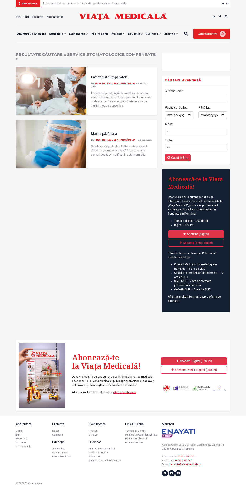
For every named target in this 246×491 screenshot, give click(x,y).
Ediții (26, 16)
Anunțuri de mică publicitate (105, 460)
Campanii (57, 434)
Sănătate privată (98, 452)
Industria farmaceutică (102, 448)
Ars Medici (58, 448)
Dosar (55, 430)
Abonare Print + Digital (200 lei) (195, 370)
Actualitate (56, 34)
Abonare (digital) (197, 234)
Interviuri (21, 442)
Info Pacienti (99, 34)
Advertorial (95, 456)
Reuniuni (93, 430)
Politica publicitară (136, 438)
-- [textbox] (168, 131)
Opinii (19, 430)
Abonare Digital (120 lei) (195, 361)
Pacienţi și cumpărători (109, 77)
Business (152, 34)
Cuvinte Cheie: (174, 91)
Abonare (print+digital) (197, 243)
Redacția (37, 16)
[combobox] (196, 131)
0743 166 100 (186, 456)
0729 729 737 (183, 460)
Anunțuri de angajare (31, 34)
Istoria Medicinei (61, 456)
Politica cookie (134, 442)
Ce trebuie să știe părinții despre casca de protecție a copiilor (81, 3)
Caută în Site (179, 158)
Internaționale (23, 446)
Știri (18, 16)
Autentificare (208, 34)
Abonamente (55, 16)
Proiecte (117, 34)
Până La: (204, 107)
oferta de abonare (124, 392)
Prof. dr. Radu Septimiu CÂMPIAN (115, 83)
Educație (134, 34)
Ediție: (169, 140)
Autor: (169, 124)
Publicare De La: (176, 107)
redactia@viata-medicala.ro (185, 464)
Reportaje (21, 438)
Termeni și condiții (135, 430)
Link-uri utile (134, 424)
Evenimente (77, 34)
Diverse (93, 434)
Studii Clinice (59, 452)
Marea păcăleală (104, 133)
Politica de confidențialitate (141, 434)
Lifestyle (170, 34)
